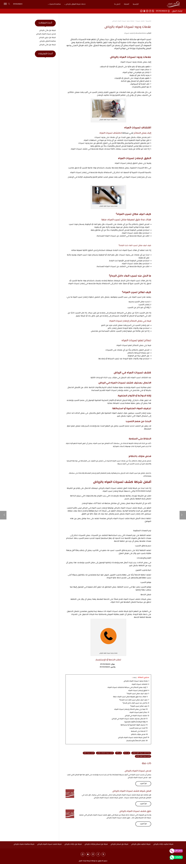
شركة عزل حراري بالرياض (47, 37)
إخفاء (134, 677)
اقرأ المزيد (143, 783)
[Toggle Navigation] (5, 4)
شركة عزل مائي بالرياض (47, 30)
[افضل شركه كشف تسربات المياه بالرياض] (70, 793)
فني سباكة (127, 133)
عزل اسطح (126, 753)
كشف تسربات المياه (89, 753)
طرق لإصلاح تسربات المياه (125, 163)
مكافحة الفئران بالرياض (48, 41)
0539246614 (17, 4)
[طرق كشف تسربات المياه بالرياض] (70, 813)
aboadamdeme (140, 33)
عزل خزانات (118, 753)
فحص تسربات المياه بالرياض (138, 771)
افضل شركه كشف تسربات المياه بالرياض (131, 791)
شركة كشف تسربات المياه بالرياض (141, 753)
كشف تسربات (129, 33)
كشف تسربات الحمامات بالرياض (105, 753)
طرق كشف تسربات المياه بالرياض (135, 811)
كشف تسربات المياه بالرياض (143, 756)
